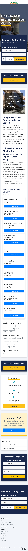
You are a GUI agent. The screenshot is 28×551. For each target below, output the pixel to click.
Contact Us (4, 540)
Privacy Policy (9, 547)
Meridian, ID (6, 328)
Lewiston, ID (6, 344)
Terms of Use (15, 547)
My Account (4, 533)
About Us (3, 537)
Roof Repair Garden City (8, 448)
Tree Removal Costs (6, 522)
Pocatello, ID (6, 346)
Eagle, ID (19, 326)
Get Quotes (19, 59)
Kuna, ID (12, 328)
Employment (4, 539)
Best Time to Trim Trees (7, 526)
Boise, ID (5, 326)
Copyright (20, 547)
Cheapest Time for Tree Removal (9, 527)
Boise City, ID (12, 326)
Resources (3, 520)
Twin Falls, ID (13, 346)
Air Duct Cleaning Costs (7, 524)
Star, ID (17, 328)
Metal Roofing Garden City (9, 445)
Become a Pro (4, 531)
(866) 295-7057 (14, 80)
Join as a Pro (14, 430)
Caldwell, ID (19, 338)
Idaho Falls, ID (16, 341)
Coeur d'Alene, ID (7, 341)
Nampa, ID (6, 331)
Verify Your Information (8, 194)
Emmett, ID (12, 331)
